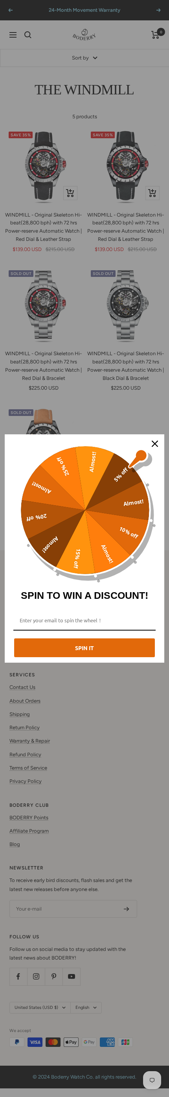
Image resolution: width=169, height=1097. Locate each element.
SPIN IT (84, 647)
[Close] (154, 443)
